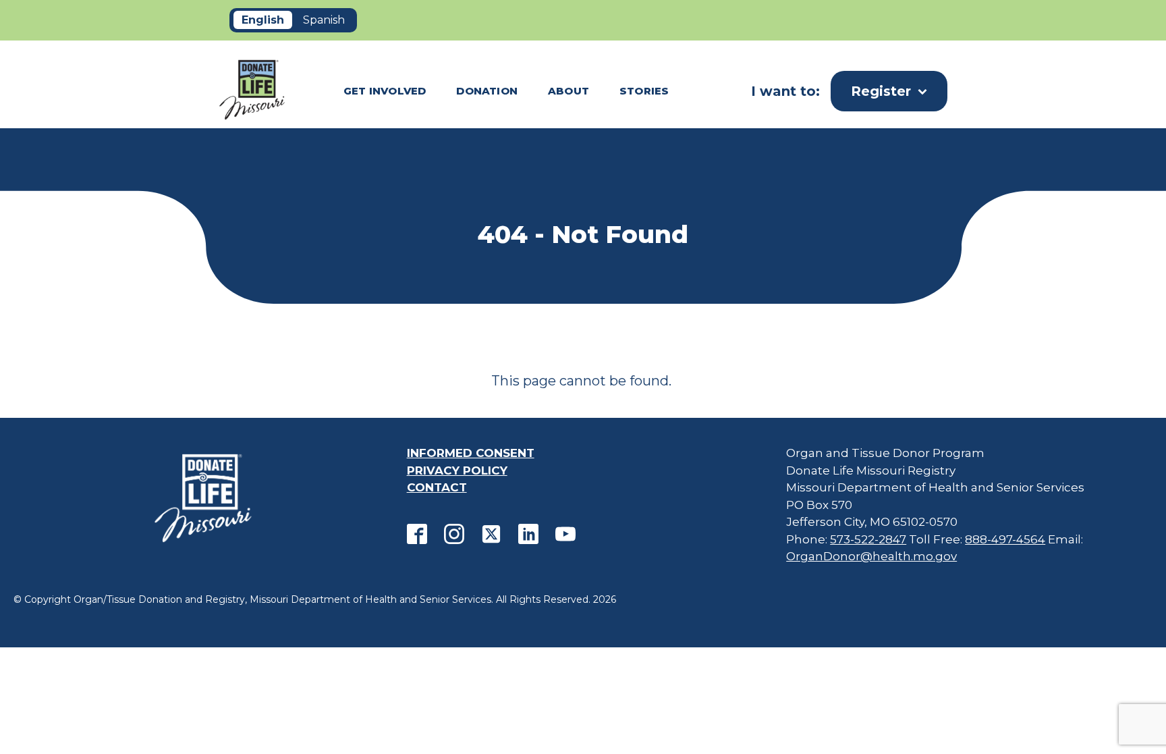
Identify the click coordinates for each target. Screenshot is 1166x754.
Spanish (324, 20)
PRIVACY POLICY (457, 470)
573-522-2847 (868, 539)
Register (881, 91)
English (263, 20)
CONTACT (437, 487)
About (568, 90)
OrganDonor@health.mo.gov (871, 556)
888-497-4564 (1005, 539)
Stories (644, 90)
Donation (487, 90)
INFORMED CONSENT (470, 453)
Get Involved (384, 90)
